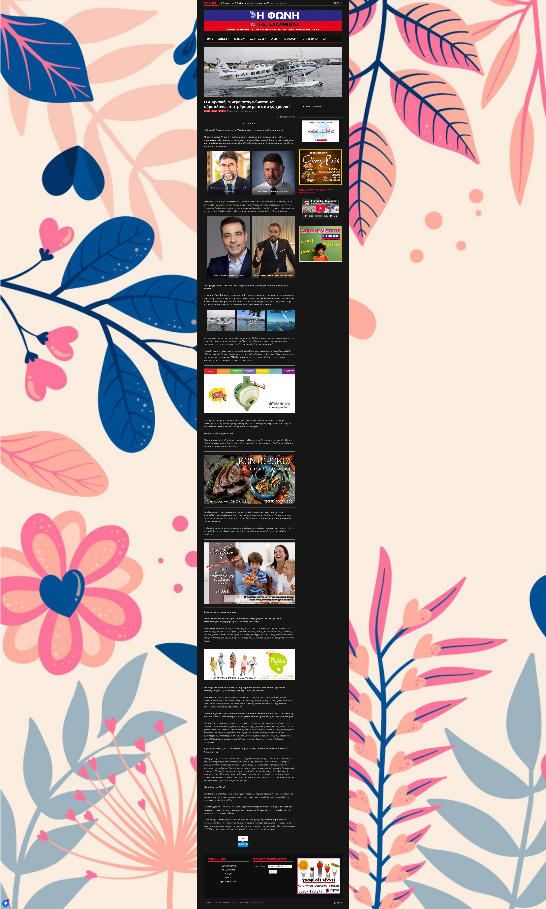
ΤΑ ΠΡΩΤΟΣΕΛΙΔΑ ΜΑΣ (312, 106)
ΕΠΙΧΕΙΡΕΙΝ (290, 39)
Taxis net (228, 878)
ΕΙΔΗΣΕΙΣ (222, 39)
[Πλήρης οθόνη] (335, 215)
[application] (320, 208)
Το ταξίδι (224, 3)
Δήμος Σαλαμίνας (228, 866)
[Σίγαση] (330, 215)
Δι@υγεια (228, 874)
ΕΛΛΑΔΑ (214, 111)
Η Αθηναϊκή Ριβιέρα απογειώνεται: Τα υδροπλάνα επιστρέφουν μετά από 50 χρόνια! (247, 104)
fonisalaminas (251, 111)
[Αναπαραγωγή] (305, 215)
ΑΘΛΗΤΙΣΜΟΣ (257, 39)
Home (209, 39)
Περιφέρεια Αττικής (228, 870)
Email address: (261, 866)
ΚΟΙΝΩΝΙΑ (238, 39)
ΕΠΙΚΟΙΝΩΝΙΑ (309, 39)
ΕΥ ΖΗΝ (274, 39)
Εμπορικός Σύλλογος (228, 882)
